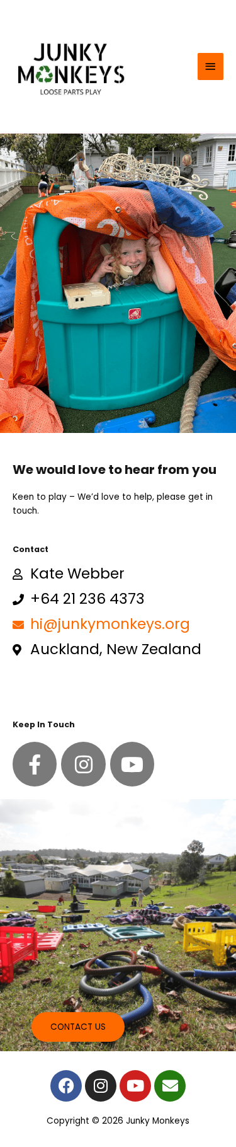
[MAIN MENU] (211, 66)
